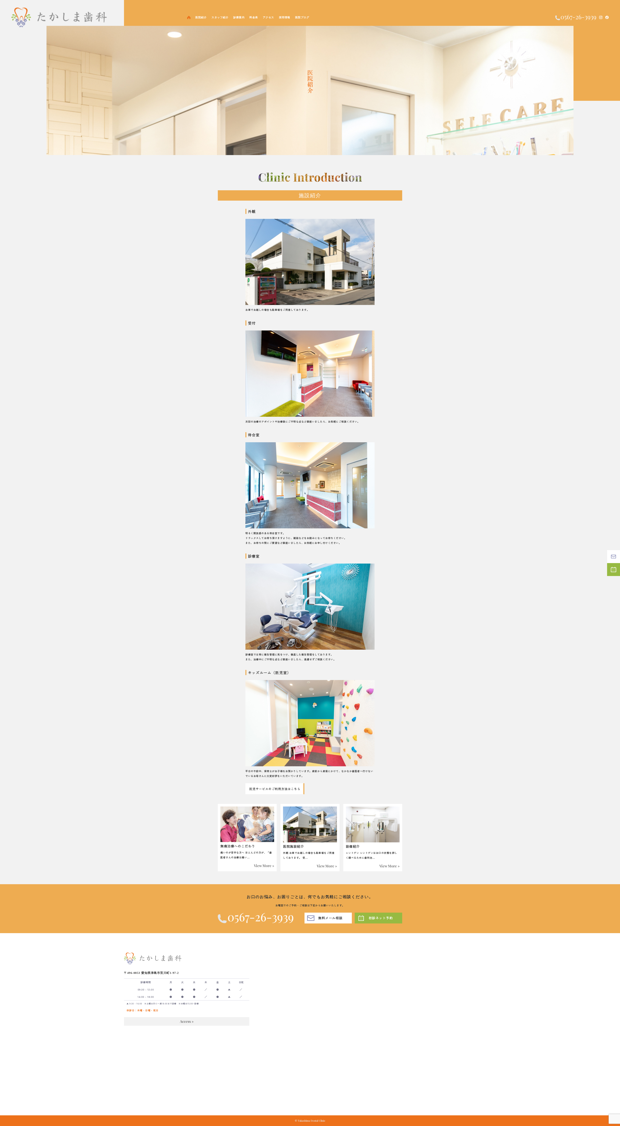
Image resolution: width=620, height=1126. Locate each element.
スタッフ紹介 (220, 17)
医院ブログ (302, 17)
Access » (187, 1021)
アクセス (268, 17)
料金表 (253, 17)
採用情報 (284, 17)
